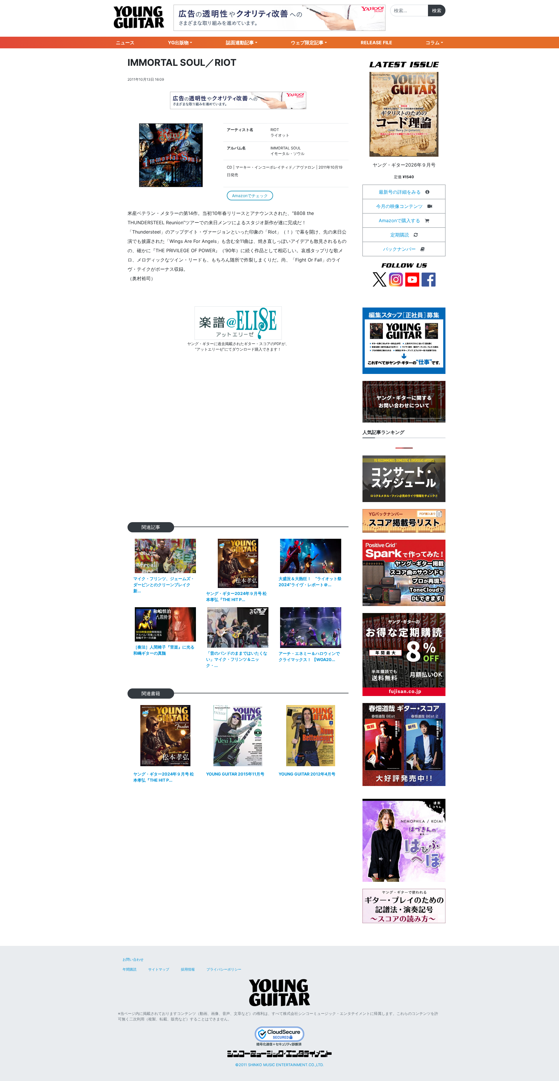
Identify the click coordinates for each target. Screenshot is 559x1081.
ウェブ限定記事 (307, 42)
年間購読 (130, 969)
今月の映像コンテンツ (399, 206)
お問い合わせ (133, 959)
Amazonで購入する (399, 220)
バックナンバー (399, 249)
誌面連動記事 (240, 42)
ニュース (125, 42)
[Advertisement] (238, 446)
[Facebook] (429, 279)
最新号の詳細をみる (400, 192)
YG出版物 (178, 42)
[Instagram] (396, 279)
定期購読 (399, 235)
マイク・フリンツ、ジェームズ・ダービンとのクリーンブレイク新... (163, 584)
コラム (433, 42)
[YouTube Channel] (412, 279)
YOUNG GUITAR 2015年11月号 (235, 773)
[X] (380, 279)
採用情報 (188, 969)
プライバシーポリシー (223, 969)
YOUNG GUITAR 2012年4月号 (307, 773)
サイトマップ (158, 969)
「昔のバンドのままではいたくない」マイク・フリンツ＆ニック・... (236, 659)
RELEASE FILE (376, 42)
